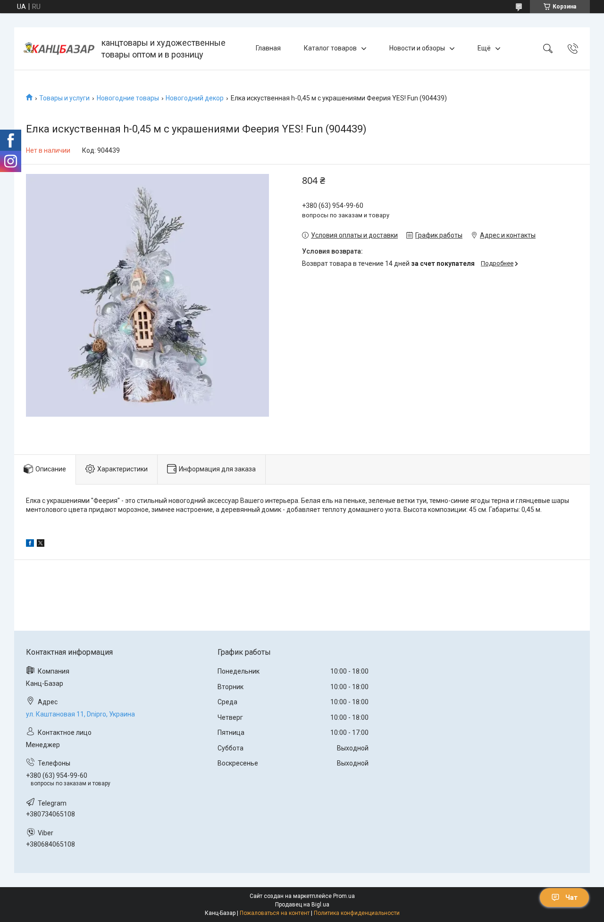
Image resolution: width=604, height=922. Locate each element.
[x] (40, 544)
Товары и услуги (64, 98)
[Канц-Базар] (59, 48)
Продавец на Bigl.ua (302, 904)
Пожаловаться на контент (275, 913)
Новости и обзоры (417, 48)
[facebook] (30, 544)
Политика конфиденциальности (357, 913)
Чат (571, 897)
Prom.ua (344, 896)
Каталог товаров (330, 48)
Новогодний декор (195, 98)
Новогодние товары (128, 98)
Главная (268, 48)
